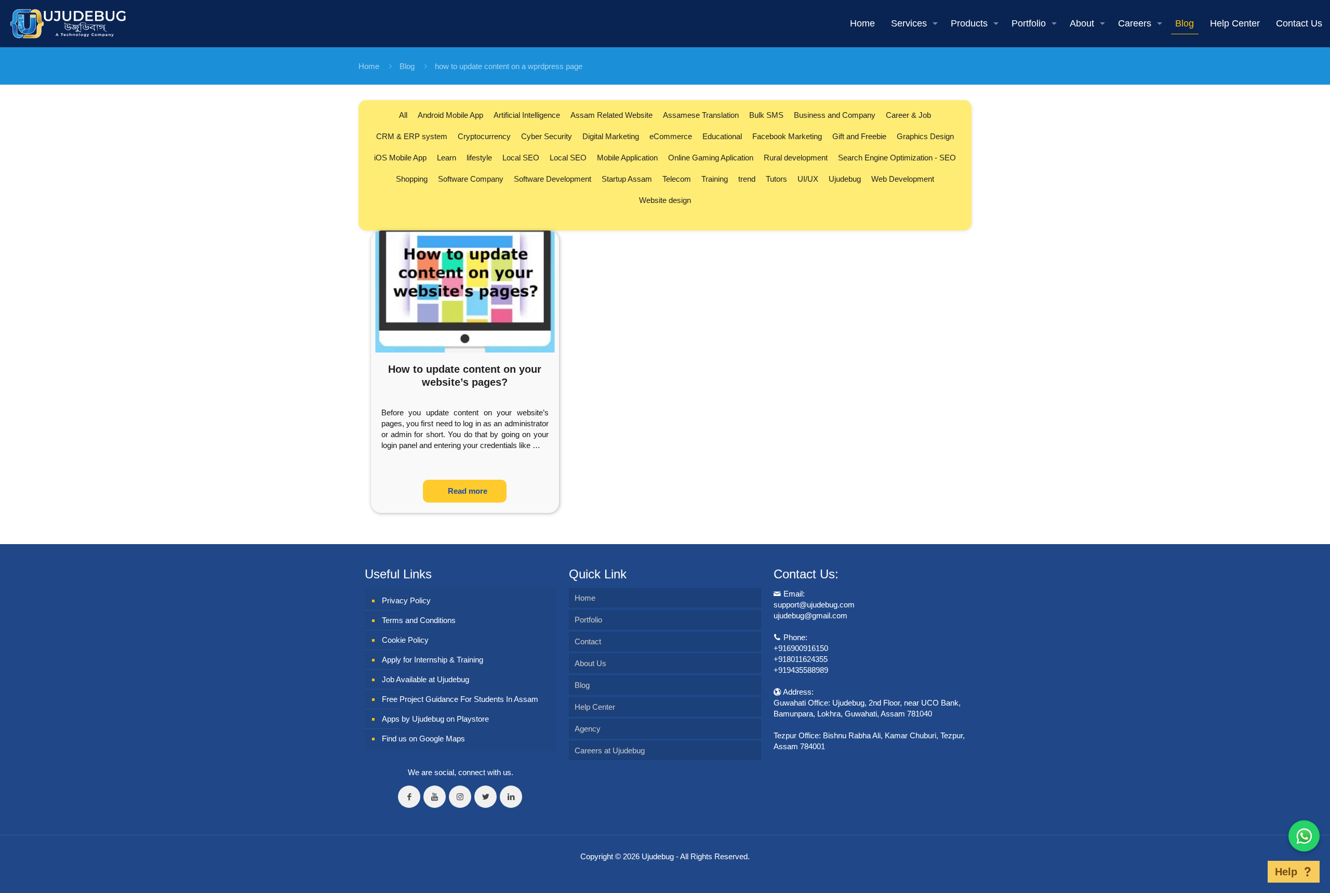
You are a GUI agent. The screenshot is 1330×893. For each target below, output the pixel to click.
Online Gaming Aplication (710, 157)
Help (1286, 871)
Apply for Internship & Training (432, 659)
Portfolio (588, 619)
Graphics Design (925, 136)
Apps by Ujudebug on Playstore (435, 718)
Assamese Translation (701, 115)
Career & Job (908, 115)
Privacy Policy (406, 600)
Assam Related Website (611, 115)
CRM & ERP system (411, 136)
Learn (446, 157)
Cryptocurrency (484, 136)
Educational (722, 136)
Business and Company (834, 115)
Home (368, 66)
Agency (588, 728)
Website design (665, 200)
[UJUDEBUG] (68, 23)
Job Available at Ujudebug (425, 679)
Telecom (676, 178)
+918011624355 (801, 659)
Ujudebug (845, 178)
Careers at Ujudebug (610, 750)
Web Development (902, 178)
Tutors (776, 178)
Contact (588, 641)
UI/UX (807, 178)
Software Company (470, 178)
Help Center (595, 706)
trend (746, 178)
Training (714, 178)
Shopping (412, 178)
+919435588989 (801, 670)
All (403, 115)
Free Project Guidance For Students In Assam (460, 699)
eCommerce (670, 136)
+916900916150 (801, 648)
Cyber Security (546, 136)
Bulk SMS (766, 115)
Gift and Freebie (859, 136)
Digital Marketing (610, 136)
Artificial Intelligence (527, 115)
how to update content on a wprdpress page (508, 66)
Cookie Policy (405, 639)
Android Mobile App (450, 115)
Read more (467, 490)
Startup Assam (627, 178)
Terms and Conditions (419, 620)
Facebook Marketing (787, 136)
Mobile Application (627, 157)
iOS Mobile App (400, 157)
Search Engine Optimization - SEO (897, 157)
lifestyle (479, 157)
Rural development (796, 157)
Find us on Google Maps (423, 738)
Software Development (552, 178)
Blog (407, 66)
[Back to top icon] (1251, 872)
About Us (590, 663)
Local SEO (520, 157)
